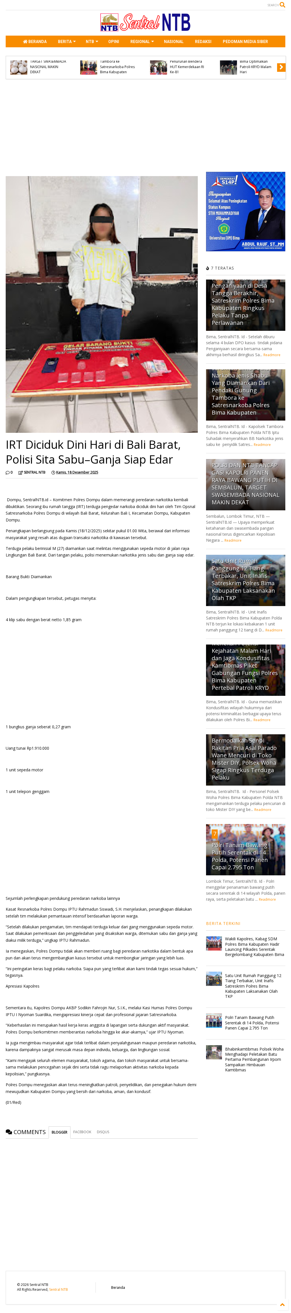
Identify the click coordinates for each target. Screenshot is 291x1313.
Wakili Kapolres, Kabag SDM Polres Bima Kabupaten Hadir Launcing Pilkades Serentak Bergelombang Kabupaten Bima (254, 946)
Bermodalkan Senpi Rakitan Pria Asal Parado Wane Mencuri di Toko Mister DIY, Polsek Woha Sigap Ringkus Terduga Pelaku (244, 759)
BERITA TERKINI (223, 923)
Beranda (118, 1287)
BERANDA (37, 41)
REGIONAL (140, 41)
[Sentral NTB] (145, 28)
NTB (90, 41)
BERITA (65, 41)
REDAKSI (203, 41)
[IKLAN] (245, 250)
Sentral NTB (58, 1289)
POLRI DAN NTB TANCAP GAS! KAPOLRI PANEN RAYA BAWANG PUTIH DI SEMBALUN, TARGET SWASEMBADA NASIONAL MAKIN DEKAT (246, 483)
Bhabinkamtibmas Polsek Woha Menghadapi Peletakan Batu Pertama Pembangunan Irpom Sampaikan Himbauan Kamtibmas (254, 1059)
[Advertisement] (102, 128)
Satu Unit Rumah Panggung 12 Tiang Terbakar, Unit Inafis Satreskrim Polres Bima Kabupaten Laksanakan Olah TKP (243, 579)
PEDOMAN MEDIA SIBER (245, 41)
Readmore (271, 354)
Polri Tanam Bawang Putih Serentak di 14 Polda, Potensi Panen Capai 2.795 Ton (240, 856)
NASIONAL (174, 41)
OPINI (113, 41)
